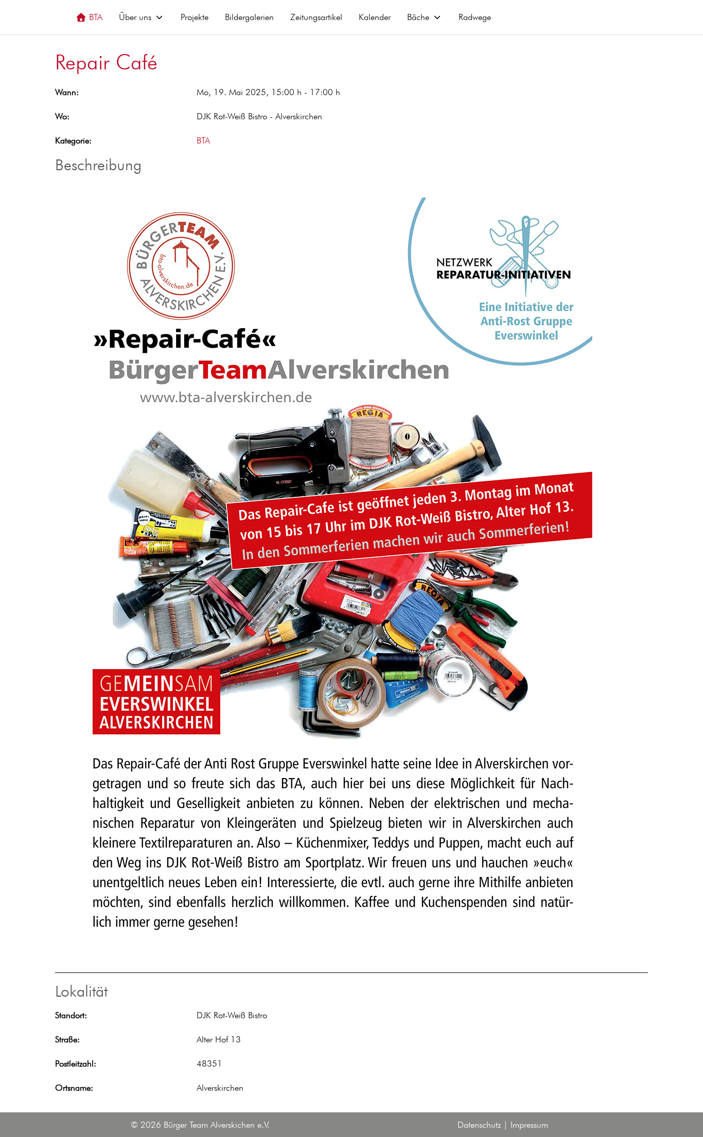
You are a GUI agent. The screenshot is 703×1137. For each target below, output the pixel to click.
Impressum (529, 1125)
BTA (203, 140)
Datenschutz (479, 1125)
